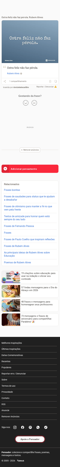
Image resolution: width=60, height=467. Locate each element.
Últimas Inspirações (11, 349)
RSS (3, 404)
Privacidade (7, 392)
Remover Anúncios (10, 416)
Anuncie (5, 410)
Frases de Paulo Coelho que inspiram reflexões (29, 239)
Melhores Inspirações (12, 343)
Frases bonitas (12, 190)
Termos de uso (8, 386)
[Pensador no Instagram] (15, 427)
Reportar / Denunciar (45, 87)
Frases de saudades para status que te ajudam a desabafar (29, 198)
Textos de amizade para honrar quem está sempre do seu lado (27, 218)
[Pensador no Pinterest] (30, 427)
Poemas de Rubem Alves (17, 262)
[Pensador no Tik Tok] (46, 427)
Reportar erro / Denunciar (14, 373)
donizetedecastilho (21, 87)
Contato (5, 398)
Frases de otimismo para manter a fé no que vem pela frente (28, 208)
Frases (7, 232)
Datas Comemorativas (12, 355)
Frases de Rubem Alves (16, 246)
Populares (6, 367)
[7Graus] (20, 461)
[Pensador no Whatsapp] (38, 427)
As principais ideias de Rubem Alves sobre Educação (27, 254)
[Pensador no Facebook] (23, 427)
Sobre (4, 379)
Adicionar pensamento (24, 168)
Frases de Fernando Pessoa (19, 226)
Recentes (6, 361)
